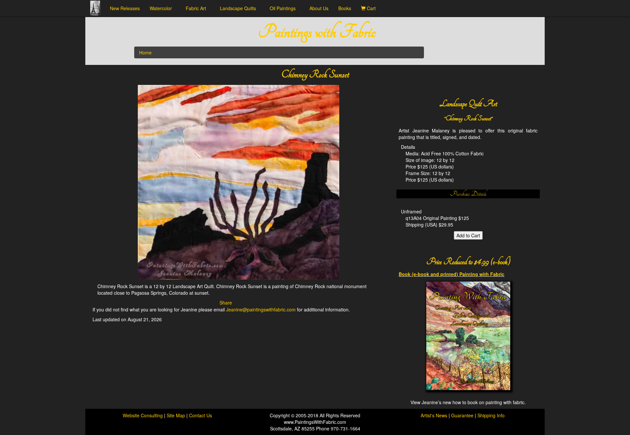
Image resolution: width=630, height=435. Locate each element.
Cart (373, 8)
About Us (318, 8)
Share (226, 302)
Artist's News (434, 415)
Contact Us (200, 415)
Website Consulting (143, 415)
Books (344, 8)
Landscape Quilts (240, 8)
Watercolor (163, 8)
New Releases (125, 8)
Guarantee (462, 415)
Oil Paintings (285, 8)
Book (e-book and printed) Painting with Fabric (451, 274)
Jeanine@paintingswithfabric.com (261, 309)
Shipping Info (491, 415)
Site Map (176, 415)
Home (145, 52)
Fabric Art (198, 8)
